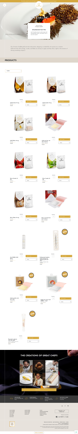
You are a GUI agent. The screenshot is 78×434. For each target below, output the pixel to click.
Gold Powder (12, 410)
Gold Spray (12, 415)
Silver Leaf (27, 414)
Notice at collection (39, 432)
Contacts (41, 415)
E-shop (41, 410)
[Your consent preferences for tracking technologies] (76, 432)
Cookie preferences (64, 423)
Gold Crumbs (12, 411)
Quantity (21, 99)
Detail (28, 142)
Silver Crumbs (27, 411)
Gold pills (12, 416)
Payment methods (43, 414)
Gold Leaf (11, 414)
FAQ (47, 400)
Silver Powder (27, 410)
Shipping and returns (44, 411)
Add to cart (29, 101)
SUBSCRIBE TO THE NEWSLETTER (61, 411)
